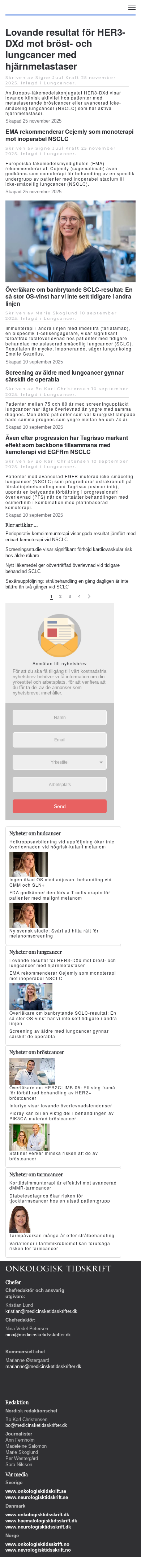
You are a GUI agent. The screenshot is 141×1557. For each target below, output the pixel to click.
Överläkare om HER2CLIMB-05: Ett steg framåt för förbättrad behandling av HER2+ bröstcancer (63, 1092)
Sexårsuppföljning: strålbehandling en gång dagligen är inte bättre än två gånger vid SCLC (66, 584)
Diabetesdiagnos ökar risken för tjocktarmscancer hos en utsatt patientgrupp (59, 1198)
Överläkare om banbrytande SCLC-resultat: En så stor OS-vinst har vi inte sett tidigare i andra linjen (69, 296)
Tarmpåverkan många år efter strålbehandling (62, 1235)
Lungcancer (59, 82)
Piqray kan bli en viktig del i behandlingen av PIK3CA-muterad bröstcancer (61, 1115)
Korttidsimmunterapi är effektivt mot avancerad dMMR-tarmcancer (63, 1185)
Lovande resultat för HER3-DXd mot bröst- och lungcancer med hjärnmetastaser (65, 48)
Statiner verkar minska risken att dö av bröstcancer (53, 1155)
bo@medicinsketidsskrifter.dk (36, 1425)
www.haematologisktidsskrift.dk (41, 1520)
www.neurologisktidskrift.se (36, 1497)
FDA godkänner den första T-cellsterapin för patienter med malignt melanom (59, 894)
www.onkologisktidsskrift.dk (37, 1514)
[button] (132, 7)
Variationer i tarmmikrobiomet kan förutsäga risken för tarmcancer (59, 1245)
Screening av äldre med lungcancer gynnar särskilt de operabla (64, 375)
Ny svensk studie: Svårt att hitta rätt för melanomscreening (54, 933)
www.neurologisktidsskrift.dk (38, 1527)
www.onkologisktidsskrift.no (37, 1544)
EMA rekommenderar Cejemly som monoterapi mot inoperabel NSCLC (69, 134)
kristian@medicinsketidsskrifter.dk (41, 1311)
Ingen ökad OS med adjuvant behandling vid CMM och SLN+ (60, 881)
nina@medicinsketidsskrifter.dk (38, 1334)
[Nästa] (89, 596)
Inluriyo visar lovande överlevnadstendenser (60, 1105)
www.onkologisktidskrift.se (35, 1491)
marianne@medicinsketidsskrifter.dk (43, 1366)
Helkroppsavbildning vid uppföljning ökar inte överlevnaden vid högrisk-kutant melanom (62, 844)
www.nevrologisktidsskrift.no (38, 1550)
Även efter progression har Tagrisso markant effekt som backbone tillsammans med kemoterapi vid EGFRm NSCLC (66, 444)
